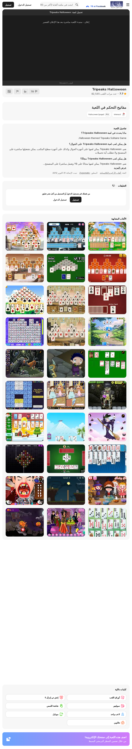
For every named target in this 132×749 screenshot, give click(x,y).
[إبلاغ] (17, 91)
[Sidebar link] (128, 4)
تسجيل (8, 4)
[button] (120, 168)
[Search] (76, 5)
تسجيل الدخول (24, 4)
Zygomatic (84, 173)
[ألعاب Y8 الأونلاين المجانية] (116, 4)
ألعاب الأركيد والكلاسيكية (111, 173)
